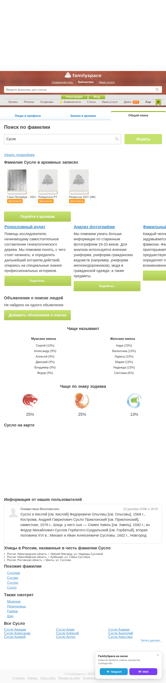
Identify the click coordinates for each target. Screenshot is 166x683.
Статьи (91, 101)
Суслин (12, 578)
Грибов (12, 611)
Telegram (116, 671)
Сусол (11, 587)
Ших (10, 616)
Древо (131, 101)
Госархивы (46, 101)
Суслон (12, 582)
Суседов (13, 573)
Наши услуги (110, 101)
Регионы (29, 101)
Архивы (13, 101)
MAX (146, 671)
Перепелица (16, 606)
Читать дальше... (151, 640)
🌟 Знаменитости (70, 101)
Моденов (14, 601)
